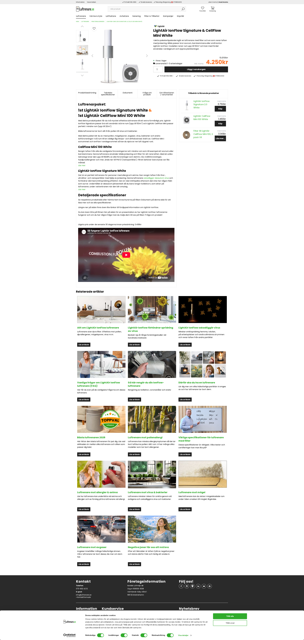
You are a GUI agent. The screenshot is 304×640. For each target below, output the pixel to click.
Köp (220, 108)
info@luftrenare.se (83, 595)
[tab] (82, 36)
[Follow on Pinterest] (209, 586)
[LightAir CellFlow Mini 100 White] (186, 120)
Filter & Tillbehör (151, 16)
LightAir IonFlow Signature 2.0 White (201, 104)
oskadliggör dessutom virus (156, 178)
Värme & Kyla (95, 16)
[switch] (124, 635)
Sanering (136, 16)
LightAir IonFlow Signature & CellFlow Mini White (124, 21)
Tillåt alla (230, 616)
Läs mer (82, 165)
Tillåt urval (230, 623)
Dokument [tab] (128, 92)
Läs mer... (220, 138)
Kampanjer (168, 16)
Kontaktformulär (84, 597)
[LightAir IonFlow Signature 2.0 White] (186, 105)
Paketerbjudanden (97, 21)
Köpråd (180, 16)
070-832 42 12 (82, 588)
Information (80, 2)
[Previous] (82, 26)
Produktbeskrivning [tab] (87, 92)
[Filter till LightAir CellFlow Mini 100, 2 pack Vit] (186, 134)
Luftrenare (81, 16)
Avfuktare (124, 16)
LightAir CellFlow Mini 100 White (201, 118)
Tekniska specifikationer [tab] (108, 93)
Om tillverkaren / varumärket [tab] (166, 93)
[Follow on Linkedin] (198, 586)
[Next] (82, 75)
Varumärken (91, 2)
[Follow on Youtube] (204, 586)
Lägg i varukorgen (196, 69)
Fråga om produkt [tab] (147, 93)
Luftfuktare (111, 16)
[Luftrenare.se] (85, 8)
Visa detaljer (183, 635)
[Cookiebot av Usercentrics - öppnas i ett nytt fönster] (69, 635)
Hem (77, 21)
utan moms (212, 2)
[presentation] (82, 36)
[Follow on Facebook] (181, 586)
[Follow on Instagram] (187, 586)
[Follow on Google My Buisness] (192, 586)
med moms (223, 2)
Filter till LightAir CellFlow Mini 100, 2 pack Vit (203, 134)
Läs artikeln (83, 344)
